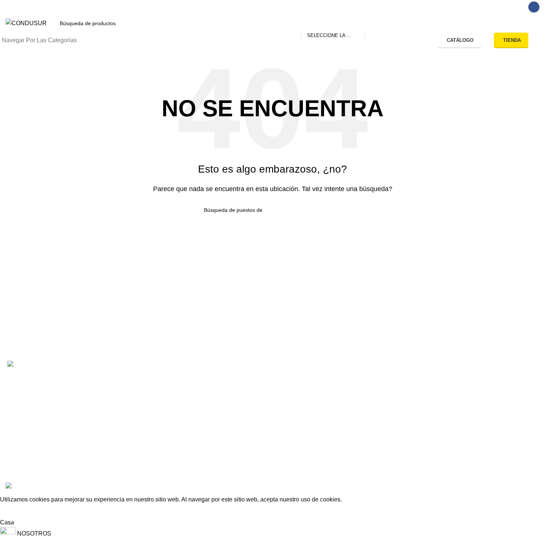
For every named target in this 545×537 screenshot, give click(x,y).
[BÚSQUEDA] (373, 23)
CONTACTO (139, 381)
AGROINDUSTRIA (257, 407)
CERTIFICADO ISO (367, 434)
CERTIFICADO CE (366, 381)
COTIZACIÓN (141, 394)
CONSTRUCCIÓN (256, 394)
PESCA (242, 381)
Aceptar (16, 511)
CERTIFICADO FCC (368, 407)
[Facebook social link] (533, 7)
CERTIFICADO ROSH (370, 394)
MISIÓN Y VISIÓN (147, 420)
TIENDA (512, 40)
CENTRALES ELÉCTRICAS (270, 420)
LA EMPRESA (142, 407)
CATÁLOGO (460, 40)
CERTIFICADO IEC (367, 420)
